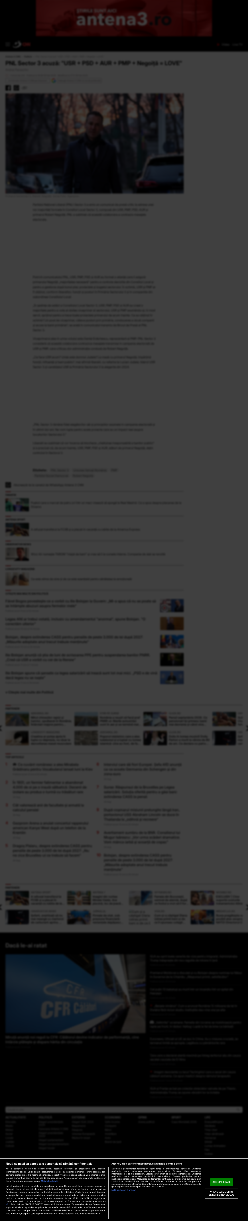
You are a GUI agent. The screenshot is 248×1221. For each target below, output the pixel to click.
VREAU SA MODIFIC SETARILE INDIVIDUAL (221, 1193)
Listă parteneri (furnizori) (124, 1190)
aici (7, 1204)
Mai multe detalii (49, 1181)
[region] (124, 1189)
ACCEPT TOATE (221, 1182)
